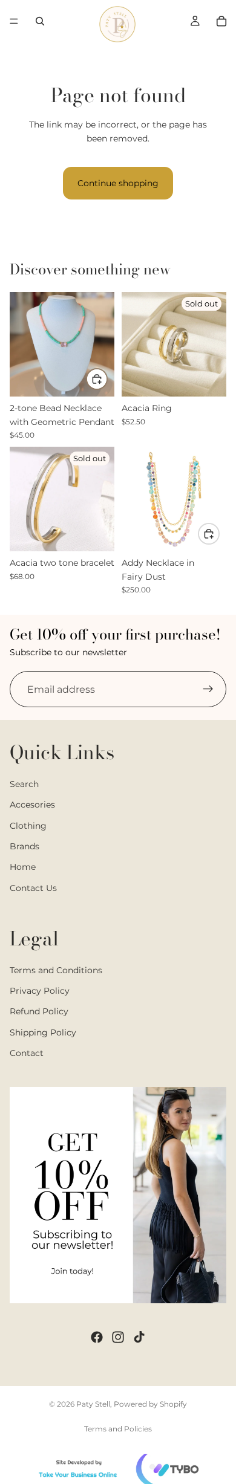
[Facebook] (97, 1337)
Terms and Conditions (56, 970)
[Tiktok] (139, 1337)
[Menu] (14, 21)
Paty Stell (93, 1403)
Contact (27, 1053)
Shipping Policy (43, 1032)
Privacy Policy (40, 991)
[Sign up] (208, 689)
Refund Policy (39, 1011)
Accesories (32, 805)
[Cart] (221, 21)
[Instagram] (118, 1337)
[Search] (40, 21)
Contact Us (33, 888)
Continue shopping (118, 183)
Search (24, 784)
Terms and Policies (118, 1428)
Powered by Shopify (150, 1403)
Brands (24, 846)
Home (23, 867)
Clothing (28, 825)
